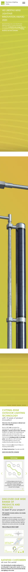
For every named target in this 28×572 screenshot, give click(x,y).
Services (14, 12)
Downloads (14, 28)
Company (14, 24)
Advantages (14, 16)
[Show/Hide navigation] (24, 3)
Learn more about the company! (10, 452)
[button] (2, 473)
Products (14, 8)
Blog (14, 31)
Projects (14, 20)
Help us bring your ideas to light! (10, 527)
